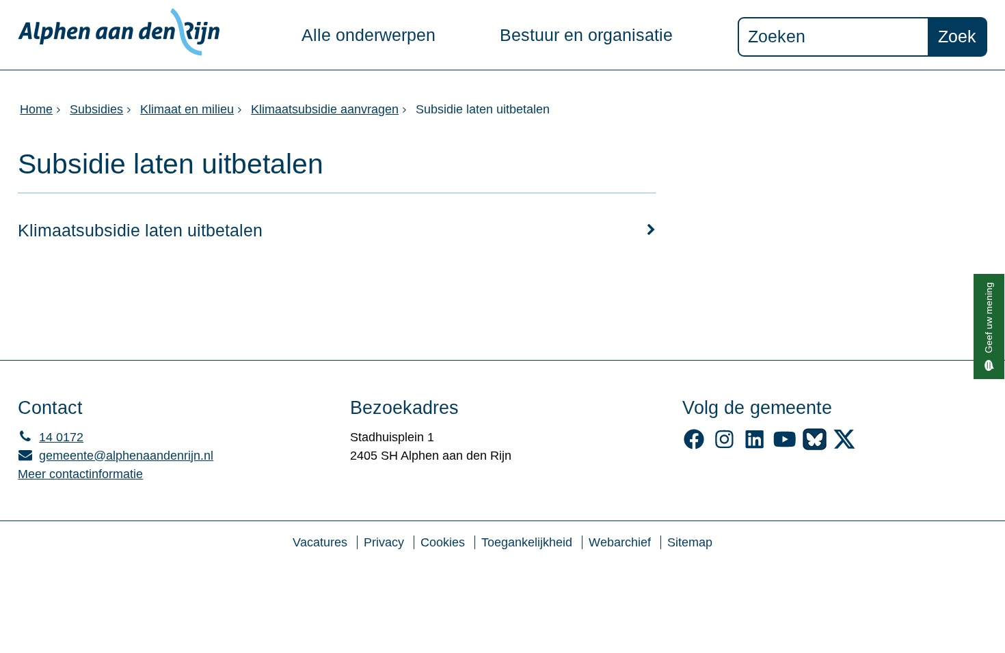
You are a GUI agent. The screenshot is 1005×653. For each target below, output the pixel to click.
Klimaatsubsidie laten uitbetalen (140, 230)
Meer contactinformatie (80, 474)
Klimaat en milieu (187, 109)
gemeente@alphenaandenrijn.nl (115, 455)
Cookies (442, 542)
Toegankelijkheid (526, 542)
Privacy (384, 542)
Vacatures (320, 542)
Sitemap (689, 542)
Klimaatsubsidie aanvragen (325, 109)
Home (36, 109)
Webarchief (620, 542)
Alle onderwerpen (369, 35)
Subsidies (96, 109)
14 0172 (50, 437)
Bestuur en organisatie (586, 35)
